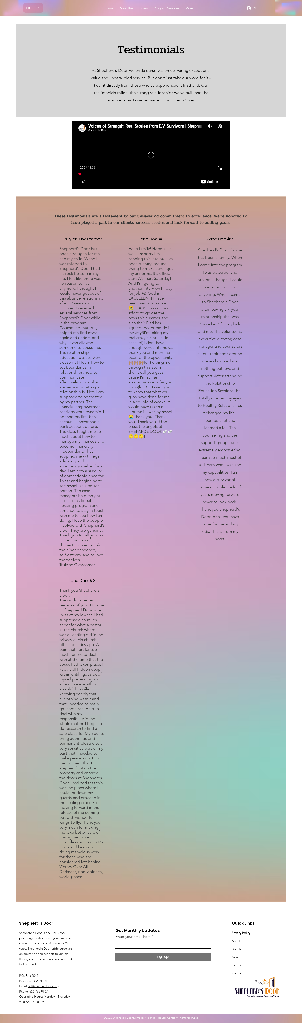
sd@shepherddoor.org (43, 986)
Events (236, 965)
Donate (237, 949)
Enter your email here (133, 936)
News (235, 957)
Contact (237, 973)
